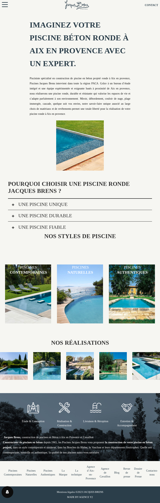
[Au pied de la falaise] (47, 377)
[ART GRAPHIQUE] (146, 377)
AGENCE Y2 (86, 497)
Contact (151, 5)
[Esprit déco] (14, 377)
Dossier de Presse (138, 472)
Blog (116, 472)
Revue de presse (126, 472)
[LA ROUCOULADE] (80, 377)
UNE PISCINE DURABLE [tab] (44, 215)
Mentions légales (66, 492)
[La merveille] (113, 377)
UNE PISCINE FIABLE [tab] (41, 227)
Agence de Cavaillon (105, 472)
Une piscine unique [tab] (42, 204)
